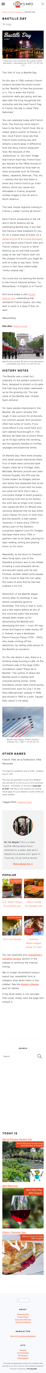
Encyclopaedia (23, 1353)
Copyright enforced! (23, 1319)
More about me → (23, 863)
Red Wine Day (10, 1186)
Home (4, 12)
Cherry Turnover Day (14, 1232)
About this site (23, 1314)
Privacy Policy (23, 1317)
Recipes (23, 1350)
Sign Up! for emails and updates (23, 1336)
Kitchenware (23, 1355)
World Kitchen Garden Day (17, 1139)
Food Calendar (16, 12)
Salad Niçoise (9, 238)
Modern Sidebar (30, 984)
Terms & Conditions (23, 1322)
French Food (20, 326)
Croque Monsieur (32, 238)
